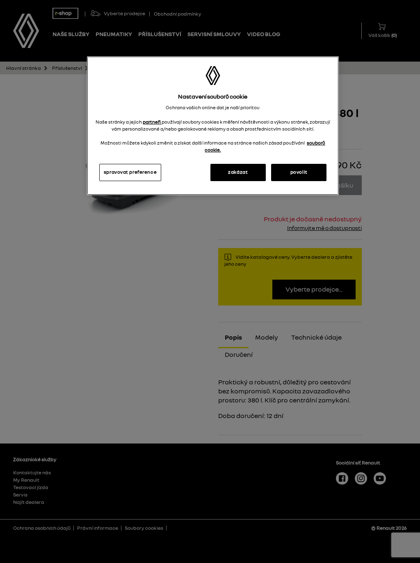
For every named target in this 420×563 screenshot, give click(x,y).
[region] (213, 125)
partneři (152, 122)
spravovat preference (130, 172)
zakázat (238, 172)
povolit (299, 172)
